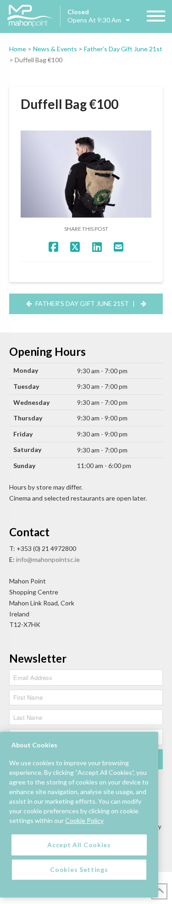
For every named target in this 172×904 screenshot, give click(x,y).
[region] (79, 815)
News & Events (55, 49)
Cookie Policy (84, 820)
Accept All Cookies (79, 845)
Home (17, 49)
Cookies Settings (79, 869)
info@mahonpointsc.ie (48, 559)
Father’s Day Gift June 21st (123, 49)
